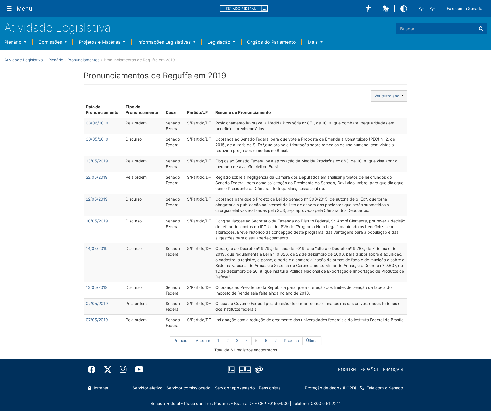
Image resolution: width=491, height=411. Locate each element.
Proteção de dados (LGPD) (330, 387)
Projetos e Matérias (100, 42)
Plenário (13, 42)
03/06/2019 (97, 122)
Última (312, 340)
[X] (108, 369)
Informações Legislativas (164, 42)
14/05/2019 (97, 248)
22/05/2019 (97, 177)
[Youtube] (137, 369)
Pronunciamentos (83, 59)
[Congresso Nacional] (245, 369)
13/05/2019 (97, 287)
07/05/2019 (97, 303)
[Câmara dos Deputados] (232, 369)
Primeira (181, 340)
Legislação (219, 42)
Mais (313, 42)
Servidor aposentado (235, 387)
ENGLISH (347, 369)
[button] (368, 8)
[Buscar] (481, 29)
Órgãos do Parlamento (271, 42)
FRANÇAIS (393, 369)
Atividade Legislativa (57, 27)
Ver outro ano (388, 95)
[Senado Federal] (244, 8)
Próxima (291, 340)
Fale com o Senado (464, 8)
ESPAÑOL (369, 369)
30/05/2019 (97, 139)
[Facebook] (94, 369)
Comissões (50, 42)
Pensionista (270, 387)
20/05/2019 (97, 220)
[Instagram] (123, 369)
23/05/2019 (97, 160)
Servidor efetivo (147, 387)
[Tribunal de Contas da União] (258, 369)
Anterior (203, 340)
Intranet (100, 387)
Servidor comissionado (189, 387)
